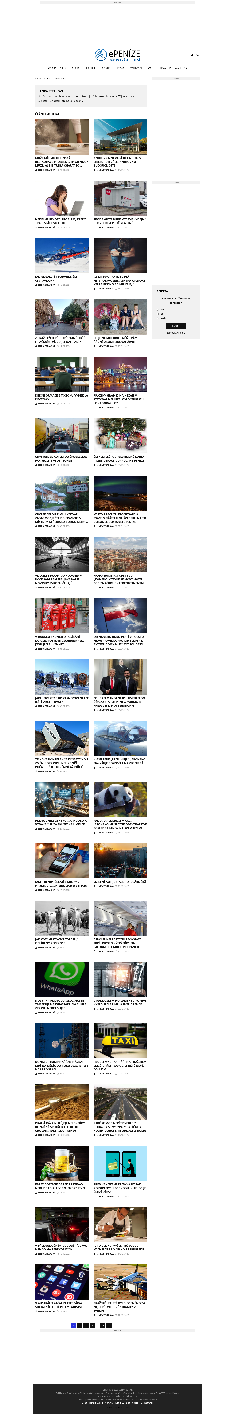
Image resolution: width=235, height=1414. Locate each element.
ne (161, 314)
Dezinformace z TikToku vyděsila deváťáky (61, 397)
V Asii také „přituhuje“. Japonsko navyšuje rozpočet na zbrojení (119, 761)
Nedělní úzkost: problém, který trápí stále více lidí (60, 221)
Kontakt (92, 1402)
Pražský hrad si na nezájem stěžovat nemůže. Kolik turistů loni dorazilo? (119, 399)
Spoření (76, 68)
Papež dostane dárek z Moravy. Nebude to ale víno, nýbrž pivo (60, 1186)
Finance (150, 68)
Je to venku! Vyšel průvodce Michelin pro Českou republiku (119, 1247)
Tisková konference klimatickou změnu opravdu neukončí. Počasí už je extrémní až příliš (61, 763)
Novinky (51, 68)
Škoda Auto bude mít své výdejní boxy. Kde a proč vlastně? (120, 221)
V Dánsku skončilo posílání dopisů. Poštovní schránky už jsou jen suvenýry (59, 640)
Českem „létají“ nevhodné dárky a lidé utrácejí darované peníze (119, 458)
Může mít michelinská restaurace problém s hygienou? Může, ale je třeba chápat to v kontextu (61, 163)
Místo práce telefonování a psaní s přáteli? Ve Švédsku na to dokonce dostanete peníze (120, 518)
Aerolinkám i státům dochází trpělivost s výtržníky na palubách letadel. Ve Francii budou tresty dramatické (117, 944)
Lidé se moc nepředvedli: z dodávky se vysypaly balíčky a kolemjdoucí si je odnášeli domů (120, 1127)
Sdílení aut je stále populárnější (120, 882)
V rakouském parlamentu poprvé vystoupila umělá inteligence (120, 1002)
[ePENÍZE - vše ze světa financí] (117, 55)
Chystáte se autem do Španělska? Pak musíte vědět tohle (61, 458)
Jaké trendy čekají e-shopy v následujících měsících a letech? (61, 883)
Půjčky (63, 68)
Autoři (100, 1402)
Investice (106, 68)
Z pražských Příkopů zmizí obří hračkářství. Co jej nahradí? (60, 340)
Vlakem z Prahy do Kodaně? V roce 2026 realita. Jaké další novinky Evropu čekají (58, 579)
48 (103, 1325)
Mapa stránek (147, 1402)
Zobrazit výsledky (176, 332)
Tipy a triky (165, 68)
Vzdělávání (136, 68)
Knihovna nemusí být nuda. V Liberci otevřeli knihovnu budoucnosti (117, 161)
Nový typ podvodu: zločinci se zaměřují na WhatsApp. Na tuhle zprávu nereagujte (60, 1004)
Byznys (120, 68)
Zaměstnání (181, 68)
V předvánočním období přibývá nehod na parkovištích (61, 1247)
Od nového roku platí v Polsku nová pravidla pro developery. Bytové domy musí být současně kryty (119, 642)
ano (162, 309)
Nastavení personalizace (118, 1407)
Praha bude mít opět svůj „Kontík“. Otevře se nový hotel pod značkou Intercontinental (119, 579)
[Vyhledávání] (197, 54)
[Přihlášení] (192, 55)
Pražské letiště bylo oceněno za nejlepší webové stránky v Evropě (119, 1307)
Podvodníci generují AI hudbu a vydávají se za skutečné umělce (61, 822)
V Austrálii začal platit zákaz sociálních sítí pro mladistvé (59, 1305)
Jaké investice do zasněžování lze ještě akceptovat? (62, 700)
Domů (84, 1402)
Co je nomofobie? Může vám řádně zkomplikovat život (115, 340)
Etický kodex (133, 1402)
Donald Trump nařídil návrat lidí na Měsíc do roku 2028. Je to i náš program (61, 1065)
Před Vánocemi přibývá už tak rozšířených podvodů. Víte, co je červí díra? (120, 1188)
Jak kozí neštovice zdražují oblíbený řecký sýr (56, 941)
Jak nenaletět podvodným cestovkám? (56, 278)
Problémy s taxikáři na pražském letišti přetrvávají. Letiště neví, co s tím (120, 1065)
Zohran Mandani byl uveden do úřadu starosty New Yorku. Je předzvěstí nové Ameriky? (119, 702)
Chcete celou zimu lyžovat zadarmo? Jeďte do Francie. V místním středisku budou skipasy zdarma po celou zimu (62, 519)
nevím (163, 318)
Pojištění (90, 68)
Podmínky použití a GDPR (115, 1402)
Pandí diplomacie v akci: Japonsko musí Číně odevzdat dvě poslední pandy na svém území (120, 824)
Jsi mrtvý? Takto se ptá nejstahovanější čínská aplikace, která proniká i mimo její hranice (120, 282)
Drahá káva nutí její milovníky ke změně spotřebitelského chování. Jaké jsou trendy (60, 1127)
